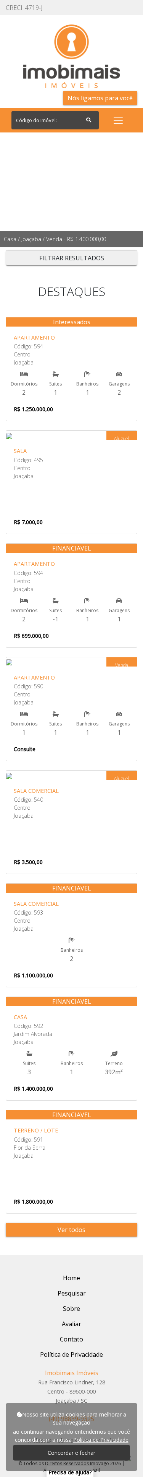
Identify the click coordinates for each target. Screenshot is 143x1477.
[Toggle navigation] (118, 120)
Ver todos (71, 1229)
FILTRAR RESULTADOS (71, 258)
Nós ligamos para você (100, 98)
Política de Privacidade (101, 1439)
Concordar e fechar (71, 1452)
